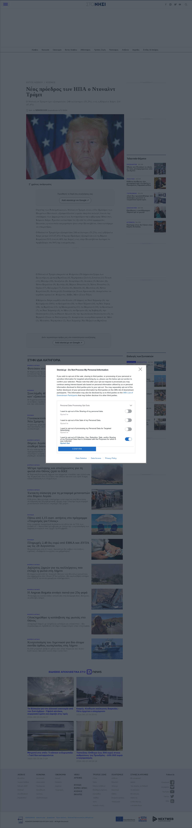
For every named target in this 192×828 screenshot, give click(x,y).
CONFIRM (77, 449)
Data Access (96, 458)
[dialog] (96, 414)
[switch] (128, 411)
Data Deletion (81, 458)
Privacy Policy (111, 458)
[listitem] (96, 405)
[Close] (141, 370)
